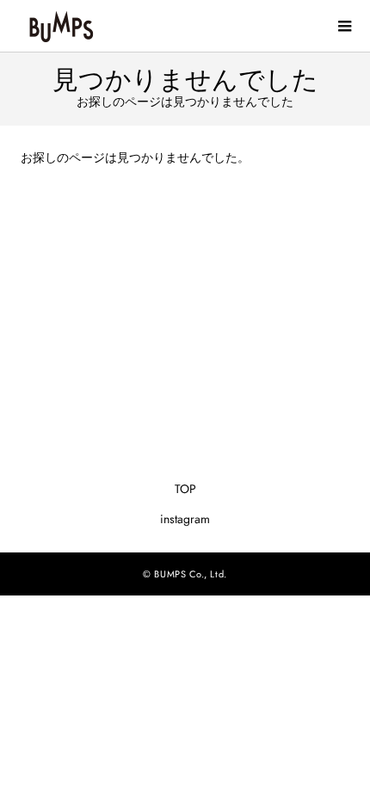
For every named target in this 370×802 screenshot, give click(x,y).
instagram (185, 518)
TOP (185, 488)
